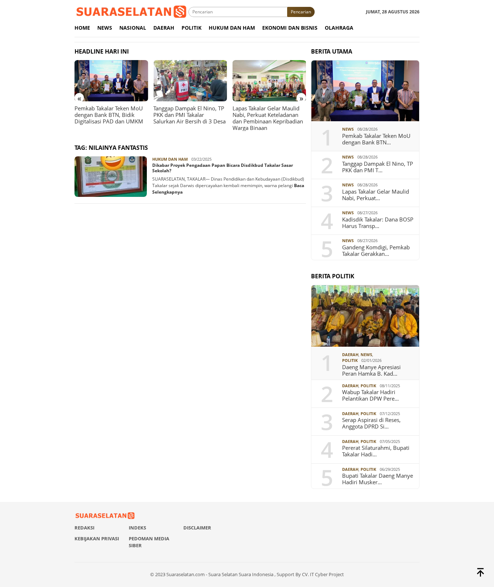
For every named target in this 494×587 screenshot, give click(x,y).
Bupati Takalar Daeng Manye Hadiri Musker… (377, 478)
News (348, 129)
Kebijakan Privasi (96, 538)
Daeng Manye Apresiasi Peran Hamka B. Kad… (371, 370)
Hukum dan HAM (170, 159)
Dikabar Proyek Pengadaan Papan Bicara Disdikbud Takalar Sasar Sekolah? (222, 168)
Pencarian (301, 12)
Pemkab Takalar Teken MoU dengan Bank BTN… (376, 138)
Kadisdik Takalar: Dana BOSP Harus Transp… (377, 222)
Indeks (137, 527)
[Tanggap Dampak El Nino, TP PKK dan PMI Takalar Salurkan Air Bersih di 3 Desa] (190, 81)
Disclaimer (197, 527)
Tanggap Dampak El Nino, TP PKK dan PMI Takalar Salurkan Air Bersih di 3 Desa (189, 114)
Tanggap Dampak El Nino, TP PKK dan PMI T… (377, 166)
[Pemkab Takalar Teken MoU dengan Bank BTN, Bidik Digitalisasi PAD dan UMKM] (111, 80)
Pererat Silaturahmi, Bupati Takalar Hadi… (375, 450)
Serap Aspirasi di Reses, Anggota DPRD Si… (371, 423)
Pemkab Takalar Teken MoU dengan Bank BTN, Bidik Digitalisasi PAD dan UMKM (108, 114)
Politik (350, 360)
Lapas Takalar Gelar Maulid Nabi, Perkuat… (375, 194)
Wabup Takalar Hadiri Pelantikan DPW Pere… (370, 395)
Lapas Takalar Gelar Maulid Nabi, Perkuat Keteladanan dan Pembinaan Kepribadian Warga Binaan (268, 118)
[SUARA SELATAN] (131, 11)
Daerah (350, 354)
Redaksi (84, 527)
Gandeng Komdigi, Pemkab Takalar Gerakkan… (376, 250)
